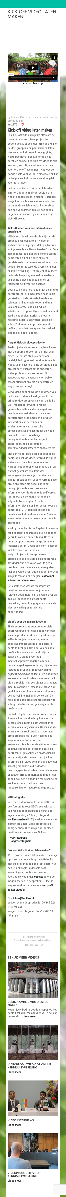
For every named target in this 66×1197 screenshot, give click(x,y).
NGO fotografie (18, 837)
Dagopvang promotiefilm (34, 937)
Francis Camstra (20, 117)
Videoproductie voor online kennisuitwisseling (29, 1066)
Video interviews (21, 1120)
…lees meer (29, 1016)
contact (38, 876)
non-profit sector (47, 117)
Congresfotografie (20, 841)
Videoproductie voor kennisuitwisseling (24, 1174)
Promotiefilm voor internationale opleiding (32, 940)
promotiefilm (15, 120)
